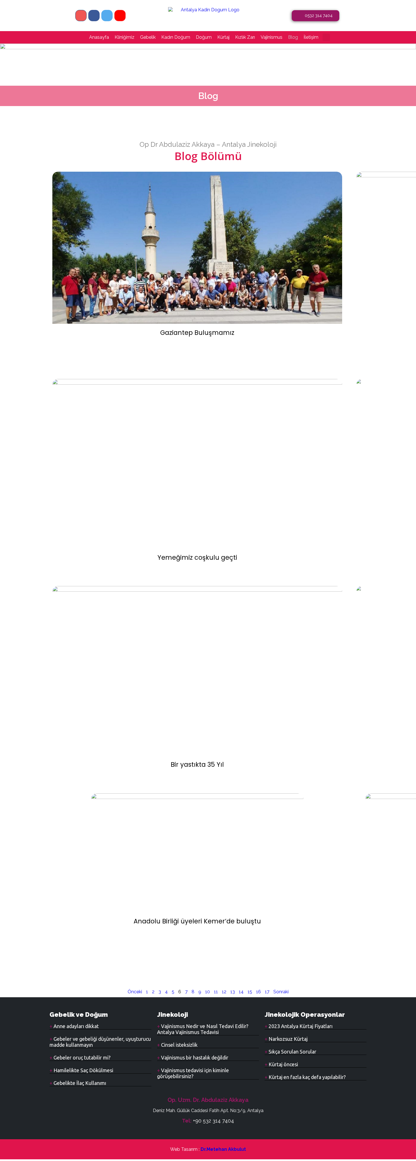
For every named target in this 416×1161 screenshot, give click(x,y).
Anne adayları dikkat (75, 1026)
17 (267, 991)
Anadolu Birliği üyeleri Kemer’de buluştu (197, 921)
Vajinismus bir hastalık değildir (194, 1057)
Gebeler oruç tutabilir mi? (81, 1057)
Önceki (135, 991)
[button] (326, 37)
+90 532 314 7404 (213, 1121)
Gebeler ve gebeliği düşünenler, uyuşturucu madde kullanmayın (100, 1042)
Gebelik (148, 37)
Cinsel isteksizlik (179, 1045)
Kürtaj (223, 37)
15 (250, 991)
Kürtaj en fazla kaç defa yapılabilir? (306, 1077)
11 (216, 991)
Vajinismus (271, 37)
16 (258, 991)
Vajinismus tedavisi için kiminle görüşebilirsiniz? (193, 1073)
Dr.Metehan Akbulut (223, 1149)
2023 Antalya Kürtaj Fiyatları (300, 1026)
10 (207, 991)
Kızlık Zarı (245, 37)
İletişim (311, 37)
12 (224, 991)
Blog (293, 37)
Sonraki (281, 991)
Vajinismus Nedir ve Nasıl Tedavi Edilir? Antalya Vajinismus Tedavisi (202, 1029)
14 (241, 991)
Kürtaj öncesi (282, 1064)
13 (232, 991)
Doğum (204, 37)
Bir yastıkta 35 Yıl (197, 764)
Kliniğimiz (124, 37)
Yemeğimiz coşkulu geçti (197, 557)
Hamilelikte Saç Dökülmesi (82, 1070)
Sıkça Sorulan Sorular (291, 1051)
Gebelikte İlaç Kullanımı (79, 1083)
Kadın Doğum (175, 37)
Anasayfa (99, 37)
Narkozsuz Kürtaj (287, 1039)
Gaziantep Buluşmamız (197, 332)
